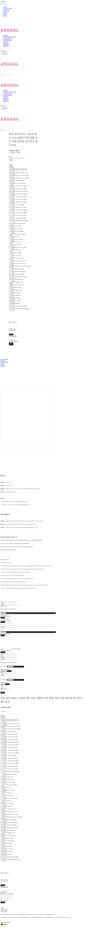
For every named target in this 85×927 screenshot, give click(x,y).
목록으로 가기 (3, 671)
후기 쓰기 (3, 622)
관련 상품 (3, 366)
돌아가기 (2, 684)
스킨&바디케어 (6, 9)
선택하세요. (11, 166)
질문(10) (3, 364)
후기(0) (2, 363)
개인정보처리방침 (4, 909)
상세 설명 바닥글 (4, 362)
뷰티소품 (5, 12)
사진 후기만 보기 (6, 619)
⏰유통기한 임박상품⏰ (7, 8)
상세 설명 (3, 360)
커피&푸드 (5, 16)
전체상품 (5, 7)
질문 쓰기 (3, 652)
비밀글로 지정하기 (5, 669)
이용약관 (2, 908)
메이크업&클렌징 (6, 10)
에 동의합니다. (9, 609)
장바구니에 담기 (4, 886)
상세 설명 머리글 (4, 359)
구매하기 (2, 692)
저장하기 (2, 617)
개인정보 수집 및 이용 (5, 609)
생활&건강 (5, 14)
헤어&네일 (5, 13)
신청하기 (2, 902)
